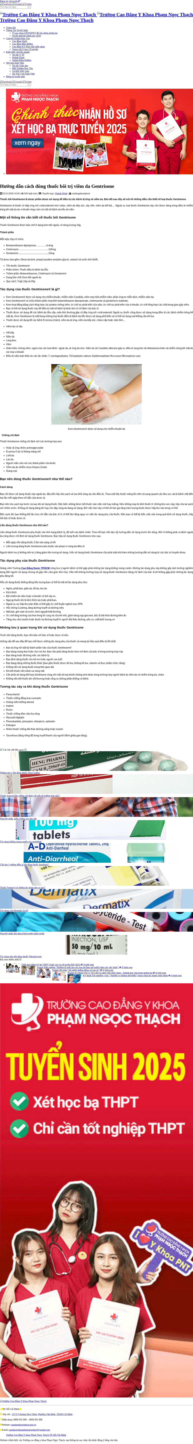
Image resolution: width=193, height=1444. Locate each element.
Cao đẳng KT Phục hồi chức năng (28, 46)
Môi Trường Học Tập (22, 68)
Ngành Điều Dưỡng (21, 60)
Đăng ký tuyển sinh (15, 76)
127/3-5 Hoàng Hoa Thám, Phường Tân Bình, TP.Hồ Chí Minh (42, 1414)
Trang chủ (11, 27)
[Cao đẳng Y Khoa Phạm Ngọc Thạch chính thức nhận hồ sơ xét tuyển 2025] (99, 131)
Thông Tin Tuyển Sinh (17, 30)
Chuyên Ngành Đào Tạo (18, 38)
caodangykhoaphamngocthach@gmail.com (29, 1430)
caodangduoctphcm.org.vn (23, 1424)
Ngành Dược (18, 57)
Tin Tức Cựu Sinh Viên (23, 74)
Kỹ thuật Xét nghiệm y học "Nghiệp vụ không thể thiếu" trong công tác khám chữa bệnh (132, 975)
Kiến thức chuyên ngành (18, 52)
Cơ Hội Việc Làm (20, 71)
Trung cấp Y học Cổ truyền (25, 49)
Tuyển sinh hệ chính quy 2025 (26, 35)
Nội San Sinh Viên (15, 63)
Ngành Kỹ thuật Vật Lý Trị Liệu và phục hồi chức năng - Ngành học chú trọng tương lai (117, 973)
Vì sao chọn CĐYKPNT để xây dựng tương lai (34, 33)
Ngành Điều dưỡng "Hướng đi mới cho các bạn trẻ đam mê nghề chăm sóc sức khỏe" (84, 967)
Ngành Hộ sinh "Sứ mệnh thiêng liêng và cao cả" (82, 970)
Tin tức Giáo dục (20, 65)
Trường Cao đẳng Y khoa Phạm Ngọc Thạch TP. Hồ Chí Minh (36, 1435)
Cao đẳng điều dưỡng (22, 44)
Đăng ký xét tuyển (9, 1)
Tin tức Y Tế (18, 54)
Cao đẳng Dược (19, 41)
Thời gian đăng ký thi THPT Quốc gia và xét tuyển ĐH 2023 (57, 964)
